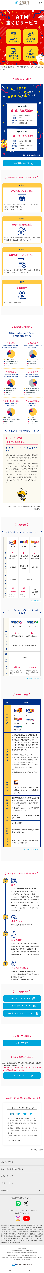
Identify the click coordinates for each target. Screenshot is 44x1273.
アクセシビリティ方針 (23, 1240)
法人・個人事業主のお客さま (12, 1169)
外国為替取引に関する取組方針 (27, 1234)
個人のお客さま (7, 1162)
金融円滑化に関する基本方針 (27, 1229)
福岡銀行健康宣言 (15, 1242)
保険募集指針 (13, 1234)
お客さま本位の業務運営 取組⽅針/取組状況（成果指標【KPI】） (19, 1225)
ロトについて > (36, 601)
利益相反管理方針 (35, 1231)
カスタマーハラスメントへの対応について (24, 1227)
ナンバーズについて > (34, 678)
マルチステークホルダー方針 (30, 1238)
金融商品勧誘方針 (13, 1229)
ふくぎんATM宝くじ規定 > (32, 849)
